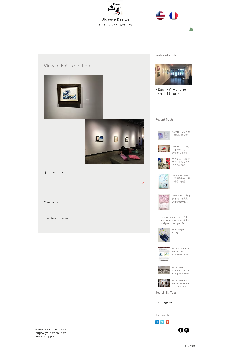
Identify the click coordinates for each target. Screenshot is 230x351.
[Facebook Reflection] (157, 322)
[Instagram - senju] (186, 330)
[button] (191, 29)
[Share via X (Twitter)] (53, 172)
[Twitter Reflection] (162, 322)
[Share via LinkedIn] (62, 172)
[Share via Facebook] (45, 172)
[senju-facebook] (180, 330)
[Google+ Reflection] (167, 322)
